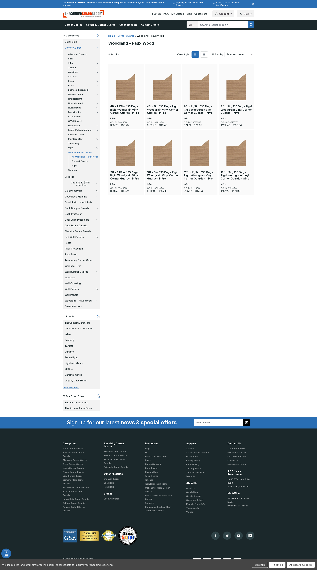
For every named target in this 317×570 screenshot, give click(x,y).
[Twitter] (227, 536)
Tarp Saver (71, 254)
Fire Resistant (75, 98)
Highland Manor (74, 363)
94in (70, 63)
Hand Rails (109, 487)
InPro (68, 334)
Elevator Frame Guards (78, 231)
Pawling (69, 340)
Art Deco (72, 76)
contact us (93, 2)
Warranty (190, 476)
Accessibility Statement (197, 452)
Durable (69, 351)
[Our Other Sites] (98, 396)
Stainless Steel (75, 139)
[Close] (252, 3)
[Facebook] (215, 536)
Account (224, 13)
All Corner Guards (77, 54)
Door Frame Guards (76, 225)
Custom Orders (150, 24)
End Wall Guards (80, 161)
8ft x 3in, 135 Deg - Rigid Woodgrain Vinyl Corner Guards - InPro (236, 109)
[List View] (204, 54)
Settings (260, 565)
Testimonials (192, 508)
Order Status (192, 456)
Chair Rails (109, 483)
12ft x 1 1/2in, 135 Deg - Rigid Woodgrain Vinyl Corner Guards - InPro (198, 175)
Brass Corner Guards (73, 464)
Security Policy (193, 468)
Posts (68, 242)
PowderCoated (76, 134)
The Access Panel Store (78, 408)
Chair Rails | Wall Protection (80, 183)
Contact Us (200, 13)
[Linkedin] (250, 535)
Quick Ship (71, 41)
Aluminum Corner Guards (75, 460)
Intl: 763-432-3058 (237, 456)
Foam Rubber (75, 112)
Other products (128, 24)
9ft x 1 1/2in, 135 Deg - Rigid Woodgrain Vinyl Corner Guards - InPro (124, 175)
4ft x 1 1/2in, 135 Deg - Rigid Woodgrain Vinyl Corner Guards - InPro (124, 109)
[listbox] (239, 54)
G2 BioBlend (74, 116)
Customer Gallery (194, 500)
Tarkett (69, 345)
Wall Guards (72, 289)
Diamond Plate (75, 94)
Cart (246, 14)
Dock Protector (73, 214)
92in (70, 58)
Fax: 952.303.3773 (237, 452)
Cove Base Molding (76, 196)
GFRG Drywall (75, 121)
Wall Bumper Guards (76, 271)
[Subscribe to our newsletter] (246, 422)
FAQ (147, 452)
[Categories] (98, 35)
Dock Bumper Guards (77, 208)
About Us (190, 488)
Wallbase (70, 277)
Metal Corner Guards (73, 448)
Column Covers (73, 190)
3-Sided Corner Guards (115, 451)
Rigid (74, 165)
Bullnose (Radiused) (78, 90)
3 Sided (72, 67)
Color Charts (151, 468)
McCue (69, 369)
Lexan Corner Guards (73, 468)
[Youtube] (238, 536)
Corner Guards (73, 24)
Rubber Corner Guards (74, 503)
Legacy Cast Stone (76, 380)
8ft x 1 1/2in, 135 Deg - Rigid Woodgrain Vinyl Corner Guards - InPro (198, 109)
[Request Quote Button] (6, 553)
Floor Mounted (75, 103)
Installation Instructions (156, 484)
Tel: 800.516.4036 (236, 448)
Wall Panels (71, 294)
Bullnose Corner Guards (115, 455)
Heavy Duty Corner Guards (76, 499)
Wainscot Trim (73, 266)
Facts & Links (151, 476)
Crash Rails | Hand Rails (78, 202)
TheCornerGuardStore (77, 322)
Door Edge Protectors (77, 219)
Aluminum (73, 72)
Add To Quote (126, 90)
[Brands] (98, 316)
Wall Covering (73, 283)
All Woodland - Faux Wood (85, 156)
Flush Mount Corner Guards (76, 487)
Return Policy (192, 464)
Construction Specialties (79, 328)
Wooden (72, 170)
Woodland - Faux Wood (80, 152)
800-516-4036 (75, 2)
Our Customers (193, 496)
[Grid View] (195, 54)
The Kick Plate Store (76, 402)
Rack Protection (74, 248)
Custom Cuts (151, 472)
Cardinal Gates (73, 374)
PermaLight (71, 357)
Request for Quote (237, 464)
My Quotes (177, 13)
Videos (189, 512)
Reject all (277, 565)
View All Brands (71, 387)
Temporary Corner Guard (79, 260)
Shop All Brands (111, 499)
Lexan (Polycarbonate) (79, 130)
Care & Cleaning (153, 464)
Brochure (149, 503)
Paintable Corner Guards (116, 467)
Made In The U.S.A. (195, 504)
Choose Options (126, 79)
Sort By (219, 54)
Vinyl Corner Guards (73, 476)
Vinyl (70, 147)
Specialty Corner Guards (100, 24)
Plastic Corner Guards (73, 472)
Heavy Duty (74, 125)
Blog (189, 13)
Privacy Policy (193, 460)
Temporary (73, 143)
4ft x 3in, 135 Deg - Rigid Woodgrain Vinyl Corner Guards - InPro (162, 109)
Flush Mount (74, 107)
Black (71, 81)
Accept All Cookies (300, 565)
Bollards (69, 176)
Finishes (149, 480)
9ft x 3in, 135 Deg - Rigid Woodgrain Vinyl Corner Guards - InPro (162, 175)
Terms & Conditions (196, 472)
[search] (251, 24)
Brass (71, 85)
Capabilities (192, 492)
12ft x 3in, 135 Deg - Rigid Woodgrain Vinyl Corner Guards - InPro (235, 175)
